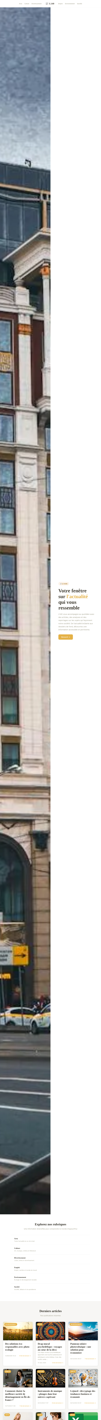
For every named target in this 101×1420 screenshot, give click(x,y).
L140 (49, 3)
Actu (20, 3)
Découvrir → (65, 637)
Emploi (60, 3)
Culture (26, 3)
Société (79, 3)
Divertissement (37, 3)
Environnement (70, 3)
